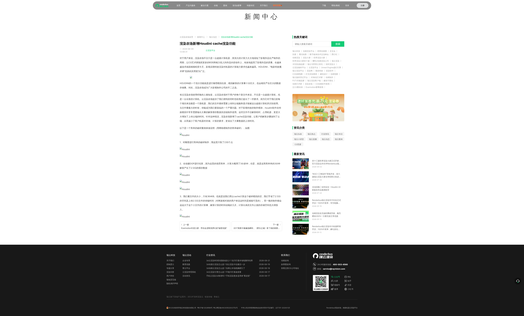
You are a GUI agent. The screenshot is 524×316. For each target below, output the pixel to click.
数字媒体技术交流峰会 (319, 54)
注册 (362, 5)
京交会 (332, 51)
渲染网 (309, 71)
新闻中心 (201, 37)
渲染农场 (308, 84)
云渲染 (351, 308)
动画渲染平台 (308, 51)
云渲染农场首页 (186, 37)
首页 (178, 5)
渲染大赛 (307, 58)
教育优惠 (186, 264)
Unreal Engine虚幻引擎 (331, 67)
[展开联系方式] (517, 281)
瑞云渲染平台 (298, 71)
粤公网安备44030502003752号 (225, 308)
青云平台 (186, 268)
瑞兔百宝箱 (171, 279)
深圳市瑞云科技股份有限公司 (185, 308)
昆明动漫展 (322, 51)
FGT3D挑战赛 (298, 81)
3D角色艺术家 (317, 77)
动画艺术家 (297, 84)
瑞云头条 (298, 134)
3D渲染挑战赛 (298, 64)
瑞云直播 (313, 139)
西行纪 (334, 54)
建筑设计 (324, 74)
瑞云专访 (339, 134)
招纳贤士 (170, 264)
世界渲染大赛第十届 (301, 61)
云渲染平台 (210, 50)
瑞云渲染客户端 (314, 81)
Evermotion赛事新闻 (314, 87)
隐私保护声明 (172, 283)
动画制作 (329, 77)
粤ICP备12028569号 (205, 308)
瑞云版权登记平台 (300, 77)
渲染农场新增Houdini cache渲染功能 (237, 37)
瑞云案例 (339, 139)
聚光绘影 (303, 54)
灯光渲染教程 (311, 74)
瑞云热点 (311, 134)
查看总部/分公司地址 (290, 268)
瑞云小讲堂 (299, 139)
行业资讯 (325, 134)
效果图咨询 (286, 264)
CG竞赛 (298, 144)
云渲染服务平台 (299, 67)
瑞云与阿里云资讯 (315, 64)
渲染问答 (170, 272)
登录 (347, 5)
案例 (225, 5)
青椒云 (216, 297)
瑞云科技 (296, 51)
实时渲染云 (330, 64)
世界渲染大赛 (319, 58)
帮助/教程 (335, 5)
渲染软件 (330, 71)
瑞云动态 (213, 37)
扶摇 (294, 54)
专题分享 (170, 268)
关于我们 (264, 5)
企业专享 (186, 260)
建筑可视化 (328, 81)
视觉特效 (319, 71)
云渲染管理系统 (189, 272)
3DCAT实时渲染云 (195, 297)
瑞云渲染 (335, 61)
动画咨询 (285, 260)
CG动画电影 (297, 74)
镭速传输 (208, 297)
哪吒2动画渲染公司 (320, 61)
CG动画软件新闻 (322, 84)
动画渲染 (296, 58)
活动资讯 (186, 276)
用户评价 (170, 276)
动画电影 (334, 74)
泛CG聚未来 (297, 87)
